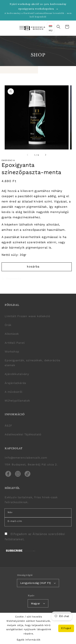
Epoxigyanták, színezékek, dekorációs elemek (32, 363)
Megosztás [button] (13, 278)
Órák (8, 324)
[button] (19, 28)
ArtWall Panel (15, 342)
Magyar (35, 603)
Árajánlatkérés (15, 383)
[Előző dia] (27, 155)
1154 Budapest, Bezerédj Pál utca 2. (31, 464)
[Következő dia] (45, 155)
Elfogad (66, 628)
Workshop (12, 351)
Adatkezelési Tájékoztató (23, 434)
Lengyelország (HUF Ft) (35, 582)
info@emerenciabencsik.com (26, 457)
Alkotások (12, 333)
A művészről (13, 391)
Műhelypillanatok (17, 400)
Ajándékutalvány (17, 374)
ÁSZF (8, 425)
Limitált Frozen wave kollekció (27, 316)
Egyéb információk (29, 639)
